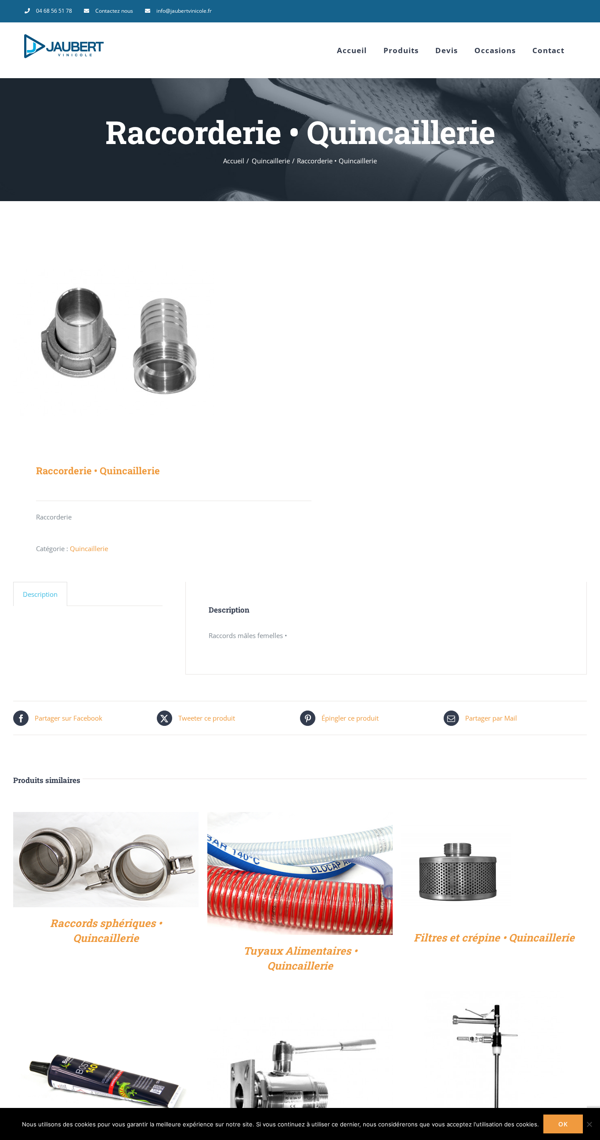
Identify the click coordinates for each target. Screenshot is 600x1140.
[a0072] (151, 341)
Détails (106, 861)
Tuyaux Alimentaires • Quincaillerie (300, 958)
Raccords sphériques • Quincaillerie (106, 930)
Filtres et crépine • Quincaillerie (494, 938)
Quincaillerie (89, 548)
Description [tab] (40, 594)
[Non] (589, 1124)
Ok (563, 1124)
